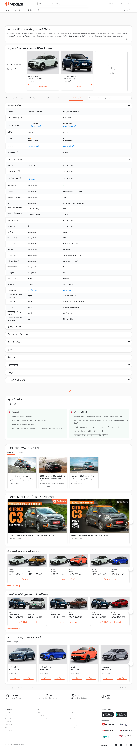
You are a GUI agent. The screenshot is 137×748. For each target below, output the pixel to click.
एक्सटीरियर (57, 98)
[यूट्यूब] (121, 745)
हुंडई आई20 (105, 667)
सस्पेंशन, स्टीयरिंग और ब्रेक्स (18, 98)
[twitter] (116, 745)
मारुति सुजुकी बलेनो (14, 667)
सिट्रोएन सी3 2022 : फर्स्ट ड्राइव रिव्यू (19, 476)
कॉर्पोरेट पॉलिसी (8, 725)
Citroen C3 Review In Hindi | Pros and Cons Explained (89, 535)
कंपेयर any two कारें (12, 586)
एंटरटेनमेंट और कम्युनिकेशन (76, 98)
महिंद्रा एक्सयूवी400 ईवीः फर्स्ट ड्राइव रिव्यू (82, 476)
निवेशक (7, 728)
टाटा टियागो (74, 667)
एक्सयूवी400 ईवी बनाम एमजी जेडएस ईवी (110, 622)
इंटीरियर (49, 98)
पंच (29, 572)
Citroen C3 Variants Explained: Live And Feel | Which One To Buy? (31, 535)
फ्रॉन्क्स (14, 678)
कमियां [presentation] (15, 404)
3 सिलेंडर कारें (31, 179)
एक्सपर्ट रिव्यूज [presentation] (11, 452)
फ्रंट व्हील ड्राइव (32, 290)
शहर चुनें (127, 10)
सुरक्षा (64, 98)
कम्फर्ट (42, 98)
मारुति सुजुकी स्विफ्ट (45, 667)
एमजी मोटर (113, 612)
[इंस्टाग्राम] (126, 745)
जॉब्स (6, 716)
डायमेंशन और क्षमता (33, 98)
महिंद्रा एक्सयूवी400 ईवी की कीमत (77, 36)
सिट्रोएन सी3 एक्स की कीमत (21, 36)
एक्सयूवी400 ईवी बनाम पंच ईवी (68, 622)
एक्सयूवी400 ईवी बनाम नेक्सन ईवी (27, 622)
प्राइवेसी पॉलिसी (8, 722)
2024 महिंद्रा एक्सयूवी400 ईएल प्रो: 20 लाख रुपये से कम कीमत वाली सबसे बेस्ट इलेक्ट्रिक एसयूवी (52, 478)
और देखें (128, 39)
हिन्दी (110, 3)
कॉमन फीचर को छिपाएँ (15, 64)
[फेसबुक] (111, 745)
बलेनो (45, 678)
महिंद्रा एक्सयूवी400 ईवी (69, 76)
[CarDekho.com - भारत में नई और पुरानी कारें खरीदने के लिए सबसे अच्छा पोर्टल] (14, 4)
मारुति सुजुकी (114, 569)
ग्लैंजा (28, 678)
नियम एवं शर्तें (8, 719)
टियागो (71, 572)
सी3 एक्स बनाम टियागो (68, 579)
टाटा (29, 569)
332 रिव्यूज (35, 140)
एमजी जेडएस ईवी (115, 614)
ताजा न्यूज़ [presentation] (20, 452)
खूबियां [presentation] (9, 404)
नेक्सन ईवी (31, 614)
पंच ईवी (71, 614)
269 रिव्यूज (70, 140)
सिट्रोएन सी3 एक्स (33, 76)
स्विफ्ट (112, 572)
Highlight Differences (17, 69)
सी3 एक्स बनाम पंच (27, 579)
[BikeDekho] (108, 724)
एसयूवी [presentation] (16, 642)
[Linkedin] (131, 745)
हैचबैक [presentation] (9, 642)
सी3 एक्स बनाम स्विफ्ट (110, 579)
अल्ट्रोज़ (121, 678)
